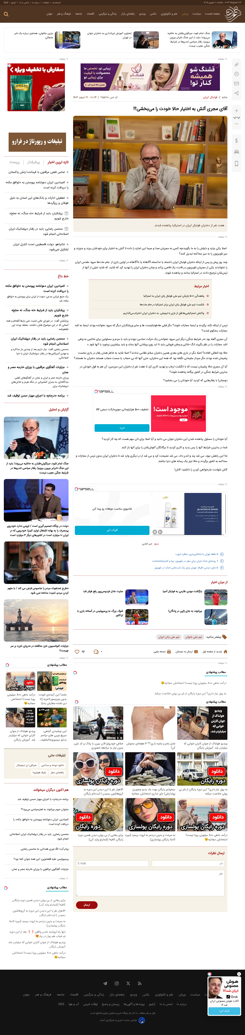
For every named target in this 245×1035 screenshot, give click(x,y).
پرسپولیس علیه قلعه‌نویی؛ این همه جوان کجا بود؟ (41, 859)
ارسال (87, 905)
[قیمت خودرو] (236, 153)
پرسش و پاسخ (110, 1004)
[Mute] (160, 532)
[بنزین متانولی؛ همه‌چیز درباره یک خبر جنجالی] (67, 40)
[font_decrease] (236, 124)
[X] (128, 983)
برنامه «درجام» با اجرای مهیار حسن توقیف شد (36, 395)
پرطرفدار (33, 162)
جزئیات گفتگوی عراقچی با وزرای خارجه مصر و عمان (38, 370)
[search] (6, 14)
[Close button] (239, 974)
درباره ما (35, 2)
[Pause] (155, 532)
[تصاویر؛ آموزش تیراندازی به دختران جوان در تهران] (146, 40)
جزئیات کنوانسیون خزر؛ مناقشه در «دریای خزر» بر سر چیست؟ (40, 648)
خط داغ (63, 276)
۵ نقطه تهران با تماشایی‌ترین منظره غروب (196, 554)
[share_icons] (236, 93)
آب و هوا (74, 1004)
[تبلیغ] (150, 77)
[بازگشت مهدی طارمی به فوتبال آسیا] (215, 597)
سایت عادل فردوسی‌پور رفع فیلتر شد (103, 591)
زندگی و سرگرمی (108, 14)
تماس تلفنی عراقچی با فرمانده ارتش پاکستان (37, 172)
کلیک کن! (224, 1011)
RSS (6, 2)
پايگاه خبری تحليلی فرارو (115, 1013)
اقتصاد (91, 14)
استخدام (56, 2)
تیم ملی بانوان (193, 637)
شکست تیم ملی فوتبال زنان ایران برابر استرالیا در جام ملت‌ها (172, 304)
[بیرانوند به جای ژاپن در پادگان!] (215, 617)
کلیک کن (112, 530)
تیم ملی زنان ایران (168, 637)
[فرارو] (233, 14)
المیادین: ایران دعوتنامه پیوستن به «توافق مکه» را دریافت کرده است (37, 289)
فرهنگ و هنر (64, 14)
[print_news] (236, 74)
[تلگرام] (105, 983)
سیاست (196, 14)
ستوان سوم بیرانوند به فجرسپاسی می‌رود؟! (45, 809)
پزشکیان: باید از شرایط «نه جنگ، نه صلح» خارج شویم (40, 313)
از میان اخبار (219, 582)
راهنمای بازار (128, 14)
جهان (50, 14)
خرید (122, 428)
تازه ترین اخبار (58, 162)
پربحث (15, 162)
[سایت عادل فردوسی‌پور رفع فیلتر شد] (136, 597)
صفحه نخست (212, 14)
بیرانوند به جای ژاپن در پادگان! (185, 611)
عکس (153, 14)
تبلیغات (46, 2)
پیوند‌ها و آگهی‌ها (134, 1004)
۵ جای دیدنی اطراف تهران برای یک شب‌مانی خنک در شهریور (186, 568)
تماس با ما (24, 2)
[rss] (139, 983)
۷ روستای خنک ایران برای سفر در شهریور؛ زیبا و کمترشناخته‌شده (185, 561)
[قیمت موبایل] (236, 164)
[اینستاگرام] (116, 983)
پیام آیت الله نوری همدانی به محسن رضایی (45, 849)
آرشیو (13, 2)
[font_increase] (236, 110)
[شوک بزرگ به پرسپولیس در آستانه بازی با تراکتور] (136, 617)
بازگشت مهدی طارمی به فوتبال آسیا (182, 591)
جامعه (79, 14)
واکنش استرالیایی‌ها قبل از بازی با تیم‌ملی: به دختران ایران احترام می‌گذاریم (163, 313)
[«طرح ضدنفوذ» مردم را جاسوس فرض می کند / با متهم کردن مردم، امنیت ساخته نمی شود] (36, 562)
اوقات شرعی (90, 1004)
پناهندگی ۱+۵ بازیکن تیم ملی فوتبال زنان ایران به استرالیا (174, 296)
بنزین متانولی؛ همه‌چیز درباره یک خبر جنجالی (33, 35)
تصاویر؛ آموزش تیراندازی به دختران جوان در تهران (109, 35)
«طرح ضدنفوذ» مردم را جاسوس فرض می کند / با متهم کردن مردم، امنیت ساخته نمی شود (38, 590)
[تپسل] (96, 391)
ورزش (185, 14)
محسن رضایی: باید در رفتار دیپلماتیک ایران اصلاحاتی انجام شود (40, 341)
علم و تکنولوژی (169, 14)
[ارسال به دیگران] (236, 83)
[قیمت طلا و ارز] (236, 141)
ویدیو (142, 14)
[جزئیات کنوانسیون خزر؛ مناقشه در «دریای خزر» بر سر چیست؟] (36, 620)
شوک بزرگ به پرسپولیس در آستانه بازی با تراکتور (100, 613)
